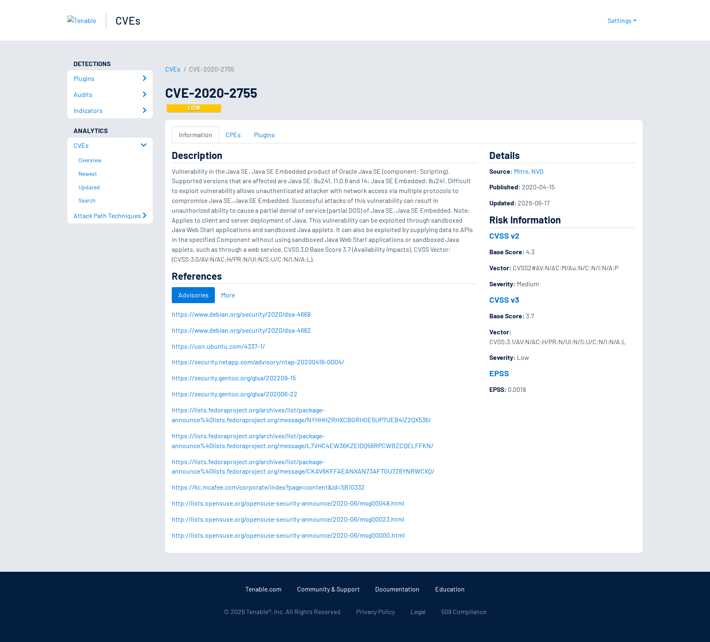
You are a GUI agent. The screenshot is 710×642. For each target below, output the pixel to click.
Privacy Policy (375, 611)
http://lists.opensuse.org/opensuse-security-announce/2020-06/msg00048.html (288, 503)
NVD (537, 171)
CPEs (233, 134)
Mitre (521, 171)
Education (450, 589)
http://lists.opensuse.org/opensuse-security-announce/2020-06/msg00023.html (288, 519)
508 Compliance (463, 611)
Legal (418, 611)
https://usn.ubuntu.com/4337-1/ (218, 346)
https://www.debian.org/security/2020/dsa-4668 (241, 314)
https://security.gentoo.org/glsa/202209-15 (234, 378)
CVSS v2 (504, 235)
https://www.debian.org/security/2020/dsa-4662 (241, 330)
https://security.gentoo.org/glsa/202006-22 (234, 394)
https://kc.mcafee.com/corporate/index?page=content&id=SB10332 (268, 487)
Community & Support (328, 589)
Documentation (397, 589)
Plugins (264, 134)
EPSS (499, 373)
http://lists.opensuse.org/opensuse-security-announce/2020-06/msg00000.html (288, 535)
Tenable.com (263, 589)
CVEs (128, 20)
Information (195, 134)
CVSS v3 (504, 299)
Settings (620, 20)
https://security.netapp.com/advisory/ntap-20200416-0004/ (258, 362)
